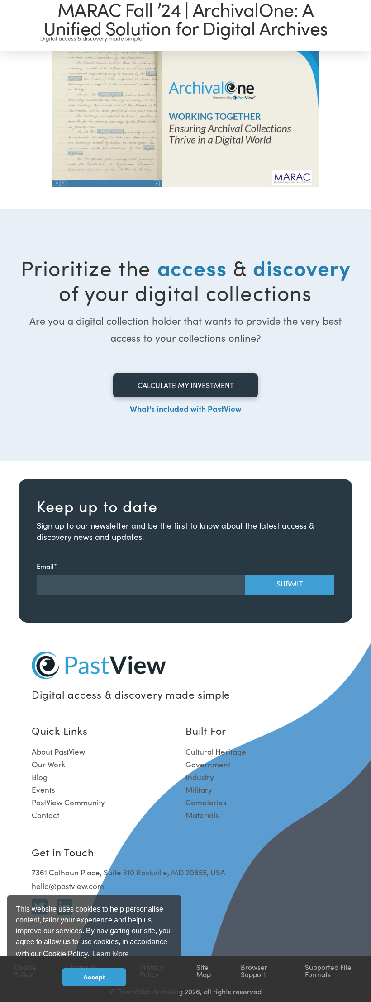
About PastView (58, 752)
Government (208, 764)
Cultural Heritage (216, 752)
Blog (40, 777)
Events (43, 790)
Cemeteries (206, 802)
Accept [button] (94, 977)
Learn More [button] (110, 954)
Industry (200, 777)
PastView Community (68, 802)
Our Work (48, 764)
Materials (202, 815)
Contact (45, 815)
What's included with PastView (185, 408)
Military (199, 790)
